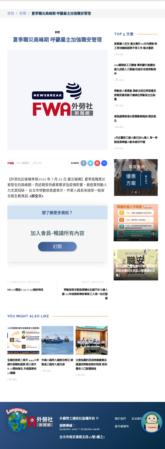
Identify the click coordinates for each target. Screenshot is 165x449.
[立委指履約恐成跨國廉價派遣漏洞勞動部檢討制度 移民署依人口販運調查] (92, 340)
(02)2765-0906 (90, 429)
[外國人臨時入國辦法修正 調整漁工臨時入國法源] (57, 340)
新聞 (22, 13)
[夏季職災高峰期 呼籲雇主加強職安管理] (57, 99)
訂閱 (57, 246)
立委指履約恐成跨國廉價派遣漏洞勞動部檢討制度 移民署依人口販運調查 (91, 364)
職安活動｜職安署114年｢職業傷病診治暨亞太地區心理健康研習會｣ (135, 270)
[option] (136, 177)
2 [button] (137, 192)
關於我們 (120, 418)
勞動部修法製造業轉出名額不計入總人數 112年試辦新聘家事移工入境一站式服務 (85, 294)
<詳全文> (36, 196)
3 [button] (140, 192)
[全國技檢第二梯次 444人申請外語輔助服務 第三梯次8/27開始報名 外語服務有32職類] (23, 340)
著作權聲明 (122, 426)
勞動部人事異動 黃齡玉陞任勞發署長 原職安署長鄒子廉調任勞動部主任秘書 (135, 95)
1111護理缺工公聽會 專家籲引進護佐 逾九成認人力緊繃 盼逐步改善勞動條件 (135, 69)
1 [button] (133, 192)
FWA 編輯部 (22, 163)
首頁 (10, 13)
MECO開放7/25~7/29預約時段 (25, 289)
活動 (118, 260)
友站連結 (137, 418)
